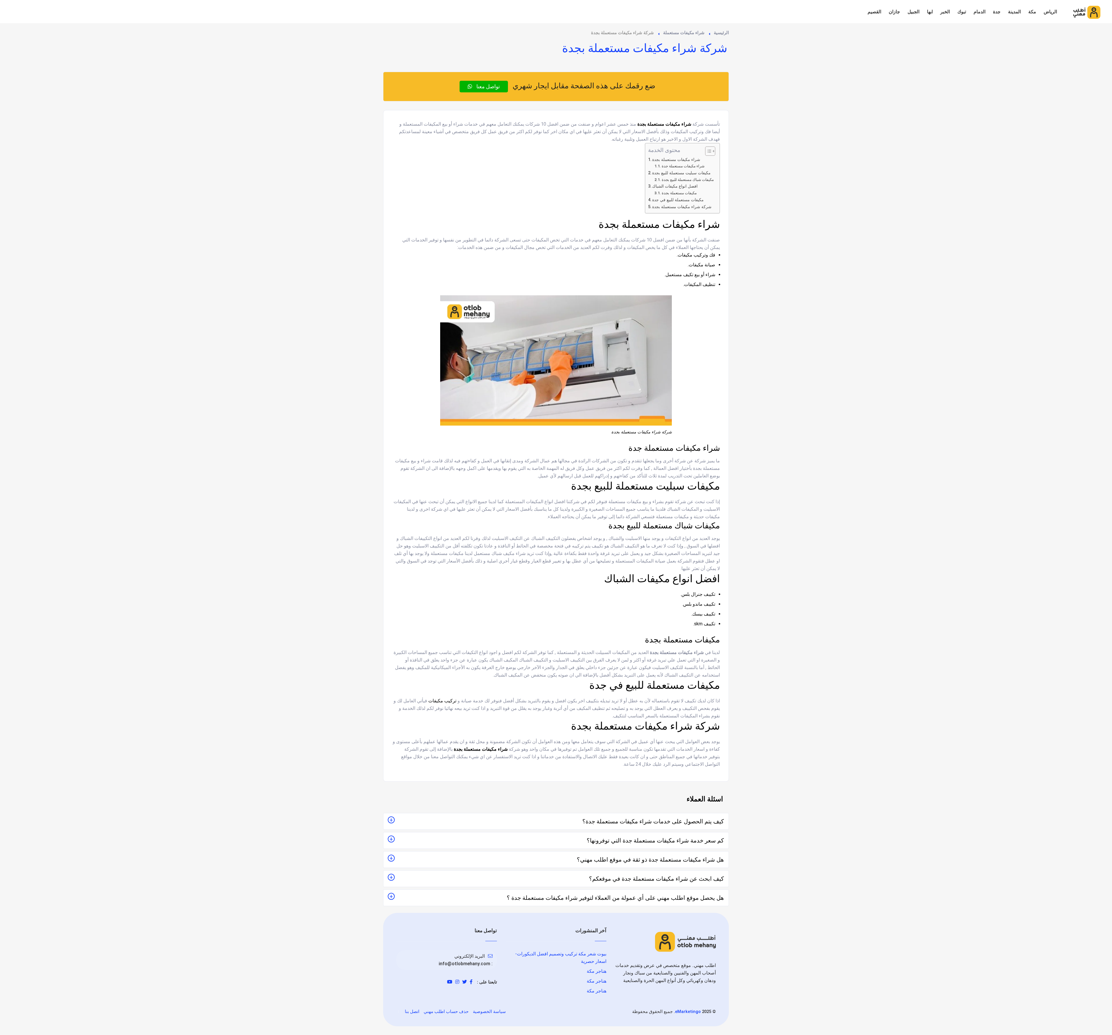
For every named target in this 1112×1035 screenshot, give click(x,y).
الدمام (979, 11)
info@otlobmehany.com (464, 963)
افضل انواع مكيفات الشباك (675, 186)
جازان (894, 11)
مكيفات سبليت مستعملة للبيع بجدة (681, 173)
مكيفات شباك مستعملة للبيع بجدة (688, 179)
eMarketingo (688, 1011)
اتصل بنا (412, 1011)
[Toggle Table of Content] (707, 151)
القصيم (874, 11)
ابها (930, 11)
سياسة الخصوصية (489, 1011)
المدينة (1014, 11)
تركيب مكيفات (442, 701)
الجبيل (913, 11)
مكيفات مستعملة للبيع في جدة (678, 199)
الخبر (945, 11)
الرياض (1050, 11)
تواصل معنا (487, 86)
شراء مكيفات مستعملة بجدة (676, 159)
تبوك (961, 11)
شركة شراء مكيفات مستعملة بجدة (682, 206)
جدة (997, 11)
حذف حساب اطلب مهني (446, 1011)
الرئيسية (721, 32)
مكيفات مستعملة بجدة (679, 193)
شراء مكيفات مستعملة (684, 32)
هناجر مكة (596, 971)
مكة (1032, 11)
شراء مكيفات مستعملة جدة (683, 166)
